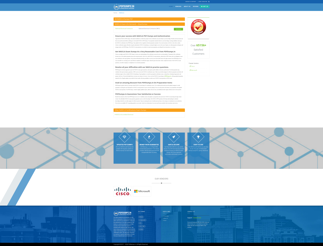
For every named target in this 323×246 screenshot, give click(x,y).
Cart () (205, 6)
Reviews (196, 6)
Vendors (178, 6)
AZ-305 (141, 229)
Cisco (193, 66)
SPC (140, 223)
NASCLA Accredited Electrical (124, 114)
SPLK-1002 (142, 226)
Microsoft (194, 70)
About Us (187, 6)
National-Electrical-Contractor (124, 28)
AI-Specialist (142, 220)
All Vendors (166, 216)
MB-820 (141, 217)
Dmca (164, 220)
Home (171, 6)
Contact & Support (190, 1)
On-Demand (178, 29)
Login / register (202, 1)
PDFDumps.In (168, 76)
